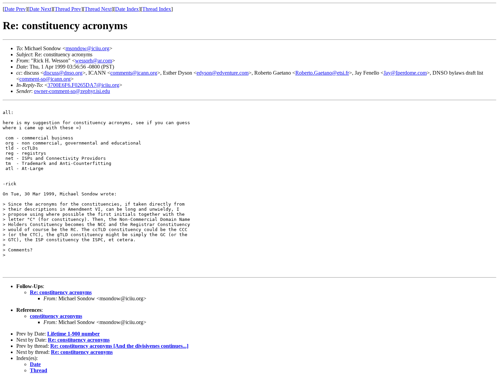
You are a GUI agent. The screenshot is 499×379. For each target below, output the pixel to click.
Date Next (40, 9)
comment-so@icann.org (45, 79)
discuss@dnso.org (62, 73)
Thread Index (156, 9)
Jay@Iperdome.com (405, 73)
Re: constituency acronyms (61, 292)
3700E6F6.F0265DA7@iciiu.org (83, 85)
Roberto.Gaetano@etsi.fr (322, 73)
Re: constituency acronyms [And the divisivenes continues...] (119, 346)
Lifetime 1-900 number (73, 334)
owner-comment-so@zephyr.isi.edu (72, 91)
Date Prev (15, 9)
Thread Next (98, 9)
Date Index (127, 9)
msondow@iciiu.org (87, 48)
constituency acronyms (56, 316)
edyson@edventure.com (222, 73)
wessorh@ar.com (93, 60)
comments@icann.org (133, 73)
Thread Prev (68, 9)
